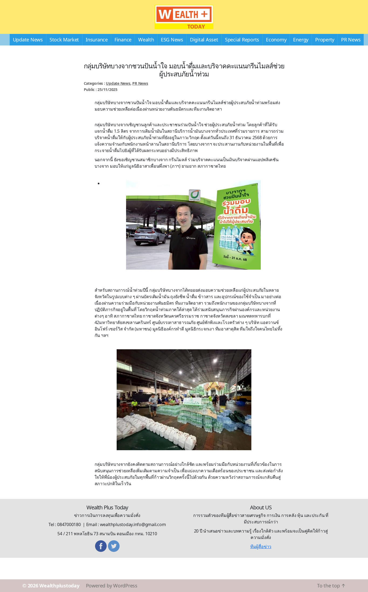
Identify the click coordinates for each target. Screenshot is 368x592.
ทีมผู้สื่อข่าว (260, 546)
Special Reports (242, 39)
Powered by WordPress (111, 585)
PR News (350, 39)
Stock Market (64, 39)
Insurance (97, 39)
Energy (300, 39)
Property (324, 39)
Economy (276, 39)
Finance (122, 39)
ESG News (172, 39)
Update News (28, 39)
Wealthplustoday (59, 585)
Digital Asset (204, 39)
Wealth (146, 39)
